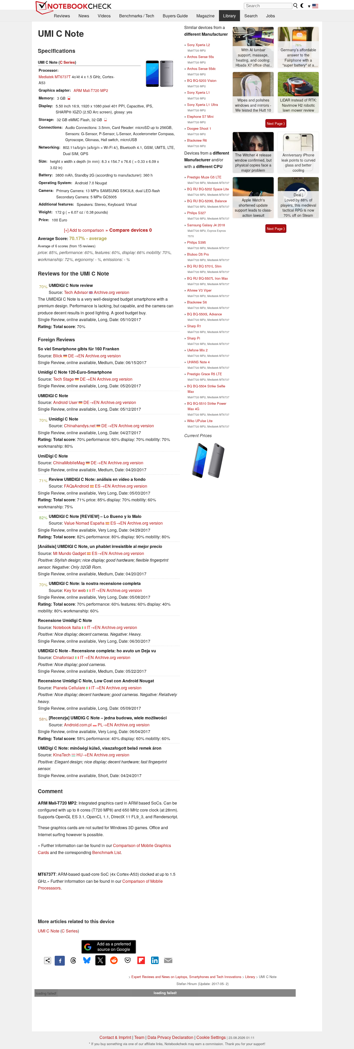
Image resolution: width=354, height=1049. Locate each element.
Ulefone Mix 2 (197, 350)
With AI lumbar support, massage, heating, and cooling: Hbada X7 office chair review (253, 57)
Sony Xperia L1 (198, 92)
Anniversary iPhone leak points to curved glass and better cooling (298, 163)
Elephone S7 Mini (200, 116)
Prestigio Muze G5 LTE (204, 177)
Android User (65, 402)
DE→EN (76, 356)
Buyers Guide (175, 16)
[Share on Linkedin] (155, 960)
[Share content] (47, 960)
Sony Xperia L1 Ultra (202, 104)
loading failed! (46, 993)
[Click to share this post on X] (100, 960)
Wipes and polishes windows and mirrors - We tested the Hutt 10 (253, 105)
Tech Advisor (76, 292)
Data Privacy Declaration (170, 1037)
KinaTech (61, 755)
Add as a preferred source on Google (114, 946)
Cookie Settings (211, 1037)
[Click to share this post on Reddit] (114, 960)
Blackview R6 (197, 140)
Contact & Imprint (115, 1037)
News (84, 16)
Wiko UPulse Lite (200, 420)
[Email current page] (168, 961)
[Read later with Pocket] (127, 960)
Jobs (270, 16)
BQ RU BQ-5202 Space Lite (208, 188)
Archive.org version (111, 292)
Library (229, 16)
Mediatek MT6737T (55, 76)
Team (139, 1037)
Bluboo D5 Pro (198, 254)
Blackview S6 (197, 302)
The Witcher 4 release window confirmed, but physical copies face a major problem (253, 163)
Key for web (75, 590)
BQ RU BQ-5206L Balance (207, 200)
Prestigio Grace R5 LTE (204, 373)
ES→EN (103, 486)
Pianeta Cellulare (69, 688)
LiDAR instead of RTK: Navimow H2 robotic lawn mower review (298, 105)
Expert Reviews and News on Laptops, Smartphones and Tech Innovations (186, 976)
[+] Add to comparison (84, 230)
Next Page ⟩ (276, 123)
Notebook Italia (67, 627)
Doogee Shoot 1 (199, 128)
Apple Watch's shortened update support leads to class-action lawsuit (253, 208)
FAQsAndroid (76, 486)
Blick (57, 356)
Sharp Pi (193, 338)
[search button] (295, 5)
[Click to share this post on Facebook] (60, 961)
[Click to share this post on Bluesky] (87, 961)
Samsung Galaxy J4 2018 (206, 224)
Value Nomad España (84, 523)
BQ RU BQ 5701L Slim (204, 266)
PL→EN (105, 725)
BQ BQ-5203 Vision (201, 80)
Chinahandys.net (79, 426)
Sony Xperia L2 (198, 44)
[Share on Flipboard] (141, 960)
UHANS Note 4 (198, 361)
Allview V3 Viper (199, 290)
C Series (67, 62)
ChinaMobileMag (69, 463)
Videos (104, 16)
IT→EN (98, 590)
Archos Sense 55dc (201, 68)
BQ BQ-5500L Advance (204, 314)
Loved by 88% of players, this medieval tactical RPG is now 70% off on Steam (298, 208)
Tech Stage (63, 379)
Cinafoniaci (63, 657)
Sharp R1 (194, 325)
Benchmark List (106, 852)
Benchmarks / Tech (136, 16)
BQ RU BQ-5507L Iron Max (207, 278)
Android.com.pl (78, 725)
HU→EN (84, 755)
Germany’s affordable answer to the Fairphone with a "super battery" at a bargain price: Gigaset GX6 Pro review (298, 57)
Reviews (62, 16)
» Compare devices (128, 230)
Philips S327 (196, 212)
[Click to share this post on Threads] (73, 961)
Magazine (205, 16)
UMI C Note (48, 931)
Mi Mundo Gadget (69, 553)
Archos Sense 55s (200, 56)
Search (251, 16)
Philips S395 (196, 242)
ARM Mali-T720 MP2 (91, 90)
